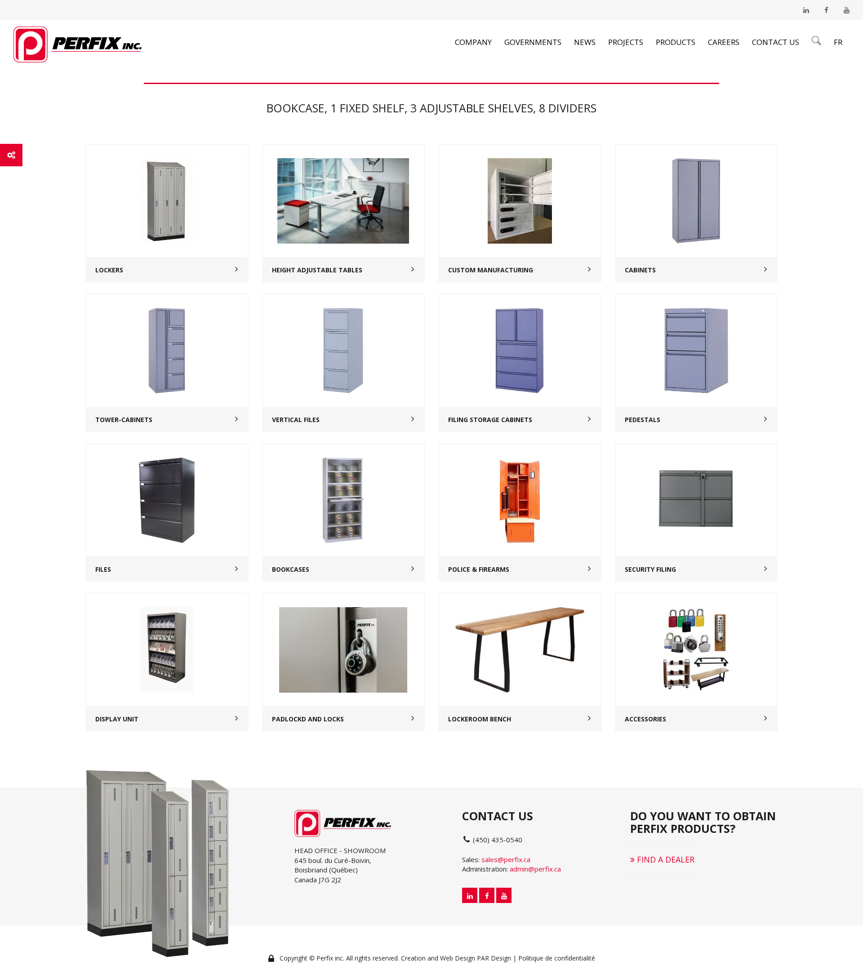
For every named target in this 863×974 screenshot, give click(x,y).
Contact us (775, 42)
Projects (625, 42)
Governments (532, 42)
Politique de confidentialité (556, 958)
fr (838, 42)
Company (473, 42)
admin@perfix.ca (535, 868)
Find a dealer (664, 859)
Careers (723, 42)
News (585, 42)
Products (675, 42)
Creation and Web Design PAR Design (456, 958)
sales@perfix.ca (505, 859)
